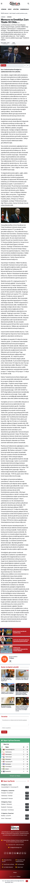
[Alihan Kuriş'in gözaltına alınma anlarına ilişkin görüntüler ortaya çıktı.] (22, 687)
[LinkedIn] (15, 853)
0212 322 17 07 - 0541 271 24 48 (16, 844)
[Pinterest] (10, 853)
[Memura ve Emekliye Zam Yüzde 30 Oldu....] (15, 55)
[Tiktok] (20, 853)
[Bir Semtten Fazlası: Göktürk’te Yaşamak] (7, 701)
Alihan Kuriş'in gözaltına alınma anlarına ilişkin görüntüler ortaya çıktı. (15, 13)
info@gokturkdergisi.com (16, 847)
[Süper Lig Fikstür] (28, 781)
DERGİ (9, 9)
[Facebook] (5, 853)
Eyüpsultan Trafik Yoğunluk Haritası (20, 860)
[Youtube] (17, 853)
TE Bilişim (11, 658)
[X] (7, 853)
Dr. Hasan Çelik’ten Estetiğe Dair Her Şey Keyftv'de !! (6, 679)
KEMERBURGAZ (24, 9)
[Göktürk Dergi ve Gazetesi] (15, 4)
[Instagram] (12, 853)
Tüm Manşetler (20, 864)
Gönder (4, 732)
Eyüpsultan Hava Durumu (7, 860)
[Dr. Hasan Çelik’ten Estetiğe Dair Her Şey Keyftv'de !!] (7, 673)
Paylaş (4, 65)
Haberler (3, 17)
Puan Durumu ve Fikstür (9, 864)
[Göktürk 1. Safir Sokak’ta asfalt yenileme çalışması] (7, 687)
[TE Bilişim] (4, 659)
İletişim (15, 872)
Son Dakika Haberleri (8, 867)
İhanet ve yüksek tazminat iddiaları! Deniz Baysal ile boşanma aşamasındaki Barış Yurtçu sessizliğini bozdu (22, 708)
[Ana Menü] (1, 3)
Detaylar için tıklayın (15, 775)
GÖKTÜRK (16, 9)
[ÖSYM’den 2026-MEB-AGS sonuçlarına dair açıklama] (22, 673)
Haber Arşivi (20, 867)
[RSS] (25, 853)
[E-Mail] (10, 661)
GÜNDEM (3, 9)
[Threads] (22, 853)
